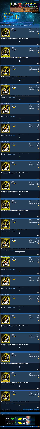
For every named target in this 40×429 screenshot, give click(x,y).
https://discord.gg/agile (11, 78)
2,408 (38, 28)
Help (33, 426)
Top (37, 426)
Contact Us (31, 426)
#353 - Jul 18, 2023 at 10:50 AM (5, 256)
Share (37, 44)
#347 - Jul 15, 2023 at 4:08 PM (5, 141)
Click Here (38, 30)
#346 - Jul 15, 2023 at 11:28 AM (5, 122)
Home (35, 426)
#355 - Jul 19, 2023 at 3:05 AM (5, 294)
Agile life (12, 28)
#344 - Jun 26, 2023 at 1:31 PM (5, 84)
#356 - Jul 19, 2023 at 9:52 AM (5, 313)
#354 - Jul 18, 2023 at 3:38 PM (5, 275)
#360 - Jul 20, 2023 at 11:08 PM (5, 390)
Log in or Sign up (37, 0)
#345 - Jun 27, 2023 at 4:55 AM (5, 103)
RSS (38, 426)
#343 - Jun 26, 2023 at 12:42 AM (5, 65)
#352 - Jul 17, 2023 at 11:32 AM (5, 237)
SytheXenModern (3, 426)
